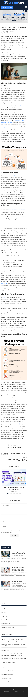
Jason (2, 653)
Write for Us (4, 616)
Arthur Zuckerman (10, 31)
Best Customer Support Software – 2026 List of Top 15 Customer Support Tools (12, 640)
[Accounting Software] (5, 584)
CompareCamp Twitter (6, 667)
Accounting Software (17, 581)
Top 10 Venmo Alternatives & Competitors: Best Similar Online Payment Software (18, 569)
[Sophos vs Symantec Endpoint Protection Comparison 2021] (5, 554)
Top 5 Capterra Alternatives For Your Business (15, 658)
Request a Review (5, 620)
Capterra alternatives (6, 631)
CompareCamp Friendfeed (7, 674)
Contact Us (3, 612)
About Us (3, 608)
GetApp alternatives (5, 623)
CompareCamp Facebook (7, 670)
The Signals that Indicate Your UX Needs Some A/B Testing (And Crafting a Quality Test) (12, 654)
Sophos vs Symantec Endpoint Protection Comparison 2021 (19, 552)
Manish (3, 644)
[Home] (14, 2)
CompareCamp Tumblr (6, 678)
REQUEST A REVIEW (7, 7)
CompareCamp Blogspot (6, 681)
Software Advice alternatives (7, 627)
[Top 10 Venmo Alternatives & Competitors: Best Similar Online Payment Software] (5, 570)
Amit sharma (4, 639)
